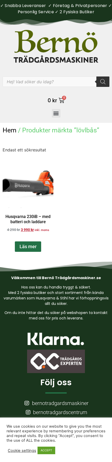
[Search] (102, 81)
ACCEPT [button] (46, 450)
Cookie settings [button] (22, 450)
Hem (9, 130)
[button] (56, 113)
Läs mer (28, 246)
